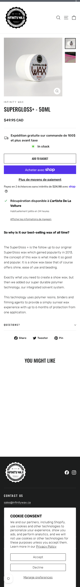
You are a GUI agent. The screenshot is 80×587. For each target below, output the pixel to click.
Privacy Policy (46, 546)
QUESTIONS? (12, 324)
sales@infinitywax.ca (17, 502)
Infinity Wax (14, 102)
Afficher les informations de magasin (30, 219)
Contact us (13, 495)
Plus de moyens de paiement (40, 179)
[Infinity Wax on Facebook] (67, 472)
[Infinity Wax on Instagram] (74, 472)
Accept (38, 557)
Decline (38, 567)
